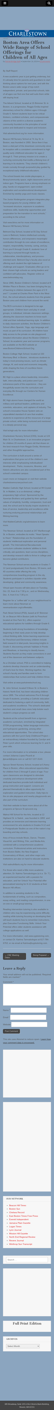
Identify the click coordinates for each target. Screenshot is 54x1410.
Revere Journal (16, 1240)
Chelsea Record (16, 1212)
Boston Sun (14, 1209)
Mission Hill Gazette (18, 1233)
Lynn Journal (15, 1230)
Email (6, 1017)
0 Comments (45, 61)
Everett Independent (18, 1219)
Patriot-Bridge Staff (12, 61)
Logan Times (15, 1226)
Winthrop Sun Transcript (20, 1244)
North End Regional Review (22, 1237)
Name (6, 1010)
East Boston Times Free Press (23, 1216)
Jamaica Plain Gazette (19, 1223)
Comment (8, 982)
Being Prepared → (41, 955)
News (5, 38)
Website (7, 1024)
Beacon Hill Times (17, 1205)
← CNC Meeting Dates (12, 956)
